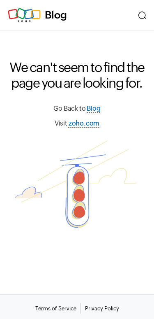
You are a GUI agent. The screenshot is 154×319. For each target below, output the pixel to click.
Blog (56, 15)
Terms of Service (55, 308)
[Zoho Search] (142, 15)
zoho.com (84, 123)
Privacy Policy (102, 308)
